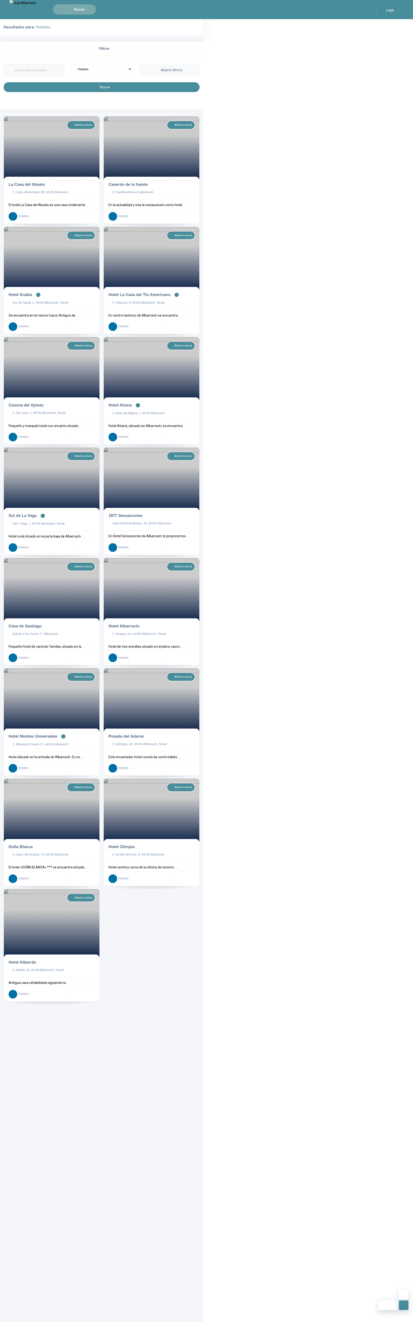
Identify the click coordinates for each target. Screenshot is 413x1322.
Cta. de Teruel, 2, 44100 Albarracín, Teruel (40, 302)
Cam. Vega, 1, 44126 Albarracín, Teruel (38, 523)
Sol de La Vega (23, 515)
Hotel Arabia (20, 294)
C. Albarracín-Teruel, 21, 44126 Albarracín (40, 744)
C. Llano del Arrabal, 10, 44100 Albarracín (40, 854)
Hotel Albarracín (124, 626)
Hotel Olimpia (122, 846)
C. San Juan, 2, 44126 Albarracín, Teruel (38, 413)
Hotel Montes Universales (33, 736)
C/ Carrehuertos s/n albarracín (132, 192)
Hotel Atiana (120, 405)
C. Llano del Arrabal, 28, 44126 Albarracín (40, 192)
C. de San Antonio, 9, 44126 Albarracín (138, 854)
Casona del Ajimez (26, 405)
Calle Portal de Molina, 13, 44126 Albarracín (141, 523)
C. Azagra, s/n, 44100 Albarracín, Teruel (139, 634)
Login (389, 10)
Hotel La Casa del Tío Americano (139, 294)
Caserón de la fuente (128, 184)
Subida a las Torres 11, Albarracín (35, 634)
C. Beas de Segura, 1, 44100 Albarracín (138, 413)
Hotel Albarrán (22, 962)
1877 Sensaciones (125, 515)
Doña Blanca (21, 846)
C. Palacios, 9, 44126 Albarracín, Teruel (138, 302)
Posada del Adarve (126, 736)
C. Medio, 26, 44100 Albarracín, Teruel (38, 970)
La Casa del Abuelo (27, 184)
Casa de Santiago (25, 626)
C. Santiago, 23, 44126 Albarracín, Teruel (139, 744)
